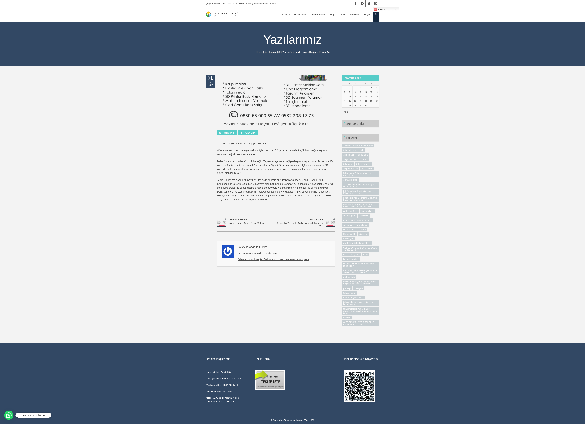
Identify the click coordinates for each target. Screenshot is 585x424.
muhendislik (349, 277)
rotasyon (358, 288)
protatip (347, 288)
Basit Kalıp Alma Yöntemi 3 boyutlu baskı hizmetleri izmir (360, 199)
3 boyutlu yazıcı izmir (353, 150)
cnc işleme (362, 225)
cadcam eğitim (350, 211)
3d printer (348, 164)
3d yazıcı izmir (350, 180)
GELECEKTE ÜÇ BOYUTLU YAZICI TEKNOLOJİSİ (360, 249)
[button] (8, 415)
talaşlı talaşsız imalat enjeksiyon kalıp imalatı (358, 303)
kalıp (365, 254)
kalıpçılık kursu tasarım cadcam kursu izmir (358, 264)
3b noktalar (348, 155)
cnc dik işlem (349, 216)
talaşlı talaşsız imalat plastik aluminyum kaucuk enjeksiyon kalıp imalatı (360, 311)
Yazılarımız (270, 52)
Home (259, 52)
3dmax (364, 159)
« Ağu (345, 112)
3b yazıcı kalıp (350, 159)
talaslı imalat (349, 293)
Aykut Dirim (250, 133)
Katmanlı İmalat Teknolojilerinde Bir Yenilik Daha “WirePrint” (360, 271)
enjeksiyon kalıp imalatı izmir (357, 243)
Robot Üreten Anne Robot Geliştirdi (248, 221)
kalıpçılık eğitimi (350, 259)
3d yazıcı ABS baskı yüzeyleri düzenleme (357, 174)
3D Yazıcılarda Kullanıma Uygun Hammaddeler (358, 185)
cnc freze (363, 216)
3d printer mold (350, 168)
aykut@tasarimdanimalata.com (261, 3)
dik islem (363, 234)
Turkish (381, 9)
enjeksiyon (348, 238)
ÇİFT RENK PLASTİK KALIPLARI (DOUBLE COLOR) (359, 323)
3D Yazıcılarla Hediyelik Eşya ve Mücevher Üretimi (358, 192)
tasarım (347, 317)
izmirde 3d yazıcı (351, 254)
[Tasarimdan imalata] (222, 14)
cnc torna (361, 229)
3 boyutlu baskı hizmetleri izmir (358, 145)
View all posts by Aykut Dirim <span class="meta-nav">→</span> (273, 259)
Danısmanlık (349, 234)
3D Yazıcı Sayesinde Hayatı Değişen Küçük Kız (262, 124)
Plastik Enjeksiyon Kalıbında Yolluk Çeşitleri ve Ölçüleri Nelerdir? (359, 282)
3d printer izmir (363, 164)
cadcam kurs (367, 211)
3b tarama (363, 155)
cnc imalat (348, 225)
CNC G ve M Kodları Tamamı (357, 220)
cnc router (348, 229)
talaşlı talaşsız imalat (353, 297)
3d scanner (367, 168)
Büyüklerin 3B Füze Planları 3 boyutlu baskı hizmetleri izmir (357, 205)
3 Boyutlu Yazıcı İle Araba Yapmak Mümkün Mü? (300, 222)
